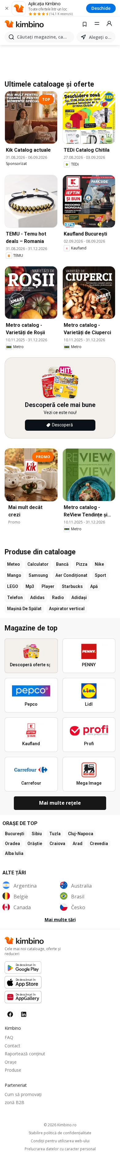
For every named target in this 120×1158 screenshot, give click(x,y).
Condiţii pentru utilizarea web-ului (60, 1141)
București (14, 833)
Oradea (12, 843)
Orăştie (34, 843)
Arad (77, 843)
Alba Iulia (14, 853)
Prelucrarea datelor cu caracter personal (60, 1149)
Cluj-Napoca (80, 833)
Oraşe (11, 1062)
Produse (13, 1070)
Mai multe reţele (60, 802)
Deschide (100, 8)
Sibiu (37, 833)
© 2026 (60, 1124)
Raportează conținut (25, 1054)
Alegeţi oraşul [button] (101, 37)
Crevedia (99, 843)
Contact (12, 1046)
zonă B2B (14, 1102)
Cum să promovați (23, 1094)
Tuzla (55, 833)
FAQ (9, 1037)
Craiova (57, 843)
